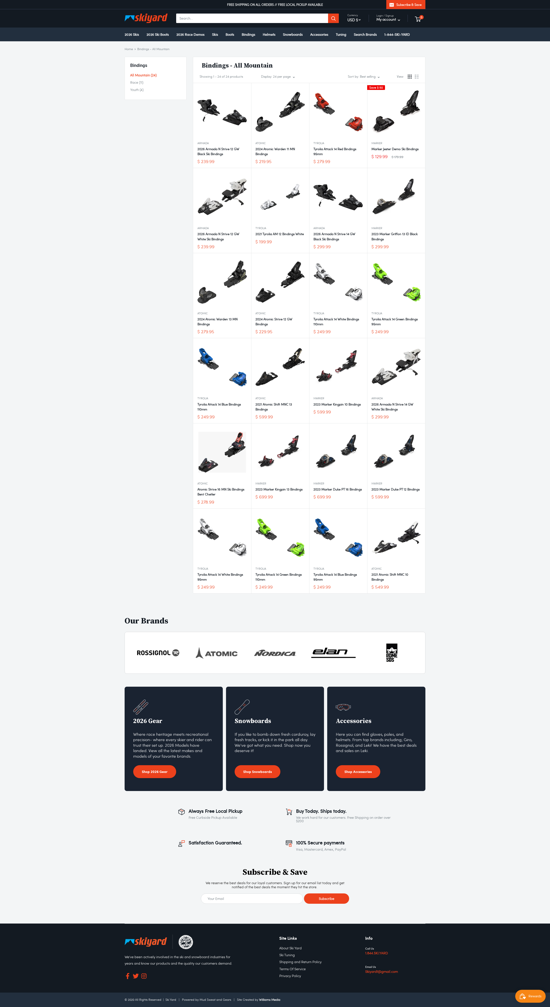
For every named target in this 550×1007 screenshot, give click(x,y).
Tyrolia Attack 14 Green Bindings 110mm (278, 576)
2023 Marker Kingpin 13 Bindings (278, 489)
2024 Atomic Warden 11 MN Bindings (275, 151)
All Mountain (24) (143, 75)
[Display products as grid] (410, 77)
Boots (230, 34)
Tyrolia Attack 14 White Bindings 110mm (336, 321)
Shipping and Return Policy (300, 961)
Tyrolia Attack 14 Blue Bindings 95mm (335, 576)
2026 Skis (132, 34)
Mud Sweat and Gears (215, 1000)
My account (386, 19)
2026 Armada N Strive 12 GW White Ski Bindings (218, 236)
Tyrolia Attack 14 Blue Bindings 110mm (219, 406)
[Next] (421, 653)
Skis (215, 34)
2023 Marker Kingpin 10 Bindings (337, 404)
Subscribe (326, 898)
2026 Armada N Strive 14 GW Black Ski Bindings (334, 236)
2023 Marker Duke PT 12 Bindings (395, 489)
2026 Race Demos (190, 34)
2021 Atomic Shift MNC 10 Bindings (389, 576)
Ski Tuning (287, 955)
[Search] (333, 18)
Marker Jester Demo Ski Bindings (395, 149)
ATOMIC (260, 143)
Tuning (341, 34)
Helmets (269, 34)
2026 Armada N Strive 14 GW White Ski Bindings (392, 406)
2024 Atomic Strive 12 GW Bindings (273, 321)
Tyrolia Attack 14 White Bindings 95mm (220, 576)
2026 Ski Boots (158, 34)
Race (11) (136, 82)
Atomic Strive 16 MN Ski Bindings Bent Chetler (220, 491)
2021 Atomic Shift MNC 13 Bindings (273, 406)
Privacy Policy (290, 975)
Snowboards (293, 34)
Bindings (248, 34)
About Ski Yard (290, 948)
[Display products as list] (417, 77)
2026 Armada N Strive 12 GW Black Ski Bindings (218, 151)
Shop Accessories (358, 771)
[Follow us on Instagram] (144, 977)
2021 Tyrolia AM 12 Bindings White (279, 234)
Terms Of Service (292, 969)
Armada (203, 143)
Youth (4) (137, 89)
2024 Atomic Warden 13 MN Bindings (217, 321)
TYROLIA (318, 143)
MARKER (376, 143)
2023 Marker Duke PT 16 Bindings (337, 489)
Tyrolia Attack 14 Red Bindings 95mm (334, 151)
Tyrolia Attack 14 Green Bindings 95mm (394, 321)
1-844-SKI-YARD (397, 34)
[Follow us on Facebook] (128, 977)
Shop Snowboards (257, 771)
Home (129, 49)
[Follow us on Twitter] (136, 977)
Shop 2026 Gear (155, 771)
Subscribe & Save (409, 4)
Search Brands (365, 34)
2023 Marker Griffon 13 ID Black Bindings (394, 236)
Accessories (319, 34)
